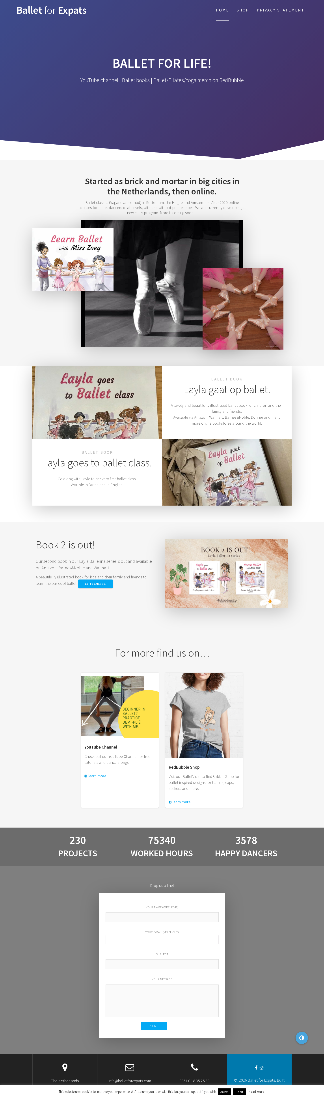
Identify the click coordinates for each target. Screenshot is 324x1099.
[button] (302, 1038)
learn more (97, 775)
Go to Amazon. (95, 583)
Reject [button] (239, 1092)
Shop (243, 10)
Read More (256, 1092)
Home (222, 10)
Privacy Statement (280, 10)
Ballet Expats (51, 10)
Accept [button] (224, 1092)
